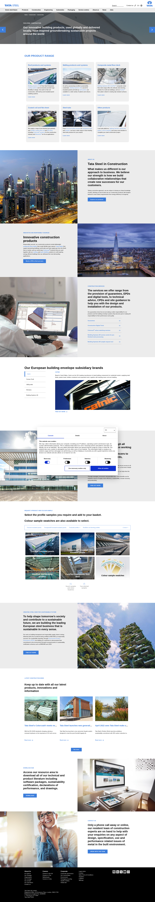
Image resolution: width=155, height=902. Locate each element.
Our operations (28, 882)
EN (106, 430)
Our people (27, 880)
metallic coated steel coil (37, 130)
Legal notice (82, 871)
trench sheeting (106, 130)
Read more (27, 740)
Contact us (129, 5)
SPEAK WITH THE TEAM (97, 851)
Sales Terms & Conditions (86, 875)
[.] (110, 5)
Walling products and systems (75, 65)
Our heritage (28, 879)
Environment (64, 877)
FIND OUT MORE (60, 411)
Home (26, 14)
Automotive (60, 10)
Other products (104, 108)
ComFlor (113, 86)
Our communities (65, 875)
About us (96, 10)
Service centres (83, 10)
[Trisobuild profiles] (113, 540)
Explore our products (96, 199)
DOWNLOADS (30, 795)
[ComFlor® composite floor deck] (77, 564)
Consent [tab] (50, 435)
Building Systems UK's (104, 86)
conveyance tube (87, 128)
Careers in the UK (48, 873)
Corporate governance (67, 873)
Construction (36, 10)
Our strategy (28, 875)
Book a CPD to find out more (34, 261)
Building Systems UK (34, 86)
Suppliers (81, 876)
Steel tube (67, 108)
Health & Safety (65, 880)
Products (25, 10)
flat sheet (49, 130)
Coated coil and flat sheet (38, 108)
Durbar (122, 89)
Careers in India (47, 879)
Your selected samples (84, 587)
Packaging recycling (66, 879)
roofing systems (32, 88)
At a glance (27, 873)
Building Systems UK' (76, 88)
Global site (64, 882)
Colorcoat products (39, 132)
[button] (125, 527)
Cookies (81, 873)
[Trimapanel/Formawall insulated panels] (77, 540)
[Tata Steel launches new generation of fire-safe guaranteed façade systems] (76, 708)
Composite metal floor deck (109, 65)
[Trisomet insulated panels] (42, 540)
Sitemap (81, 880)
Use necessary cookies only (77, 468)
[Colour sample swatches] (113, 564)
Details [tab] (77, 435)
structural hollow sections (73, 128)
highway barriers (114, 128)
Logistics (81, 878)
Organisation (28, 877)
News (104, 10)
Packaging (71, 10)
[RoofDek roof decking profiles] (42, 564)
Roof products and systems (39, 65)
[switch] (67, 462)
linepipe (67, 130)
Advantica (38, 134)
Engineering (48, 10)
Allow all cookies (103, 468)
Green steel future (11, 10)
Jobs (111, 10)
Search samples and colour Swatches (71, 588)
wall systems (83, 89)
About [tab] (104, 435)
